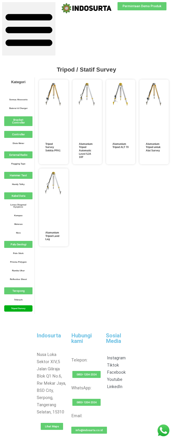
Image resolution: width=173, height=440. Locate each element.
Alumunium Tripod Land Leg (52, 236)
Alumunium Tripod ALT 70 (120, 146)
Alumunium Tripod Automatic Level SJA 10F (86, 151)
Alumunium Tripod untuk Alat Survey (153, 147)
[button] (28, 29)
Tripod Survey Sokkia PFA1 (53, 147)
